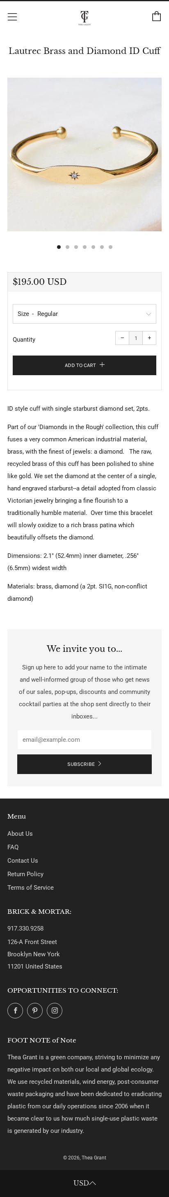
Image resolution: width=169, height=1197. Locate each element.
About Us (20, 833)
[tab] (59, 247)
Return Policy (25, 874)
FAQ (12, 847)
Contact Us (22, 860)
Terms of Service (30, 887)
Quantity (24, 339)
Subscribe (81, 764)
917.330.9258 (25, 928)
